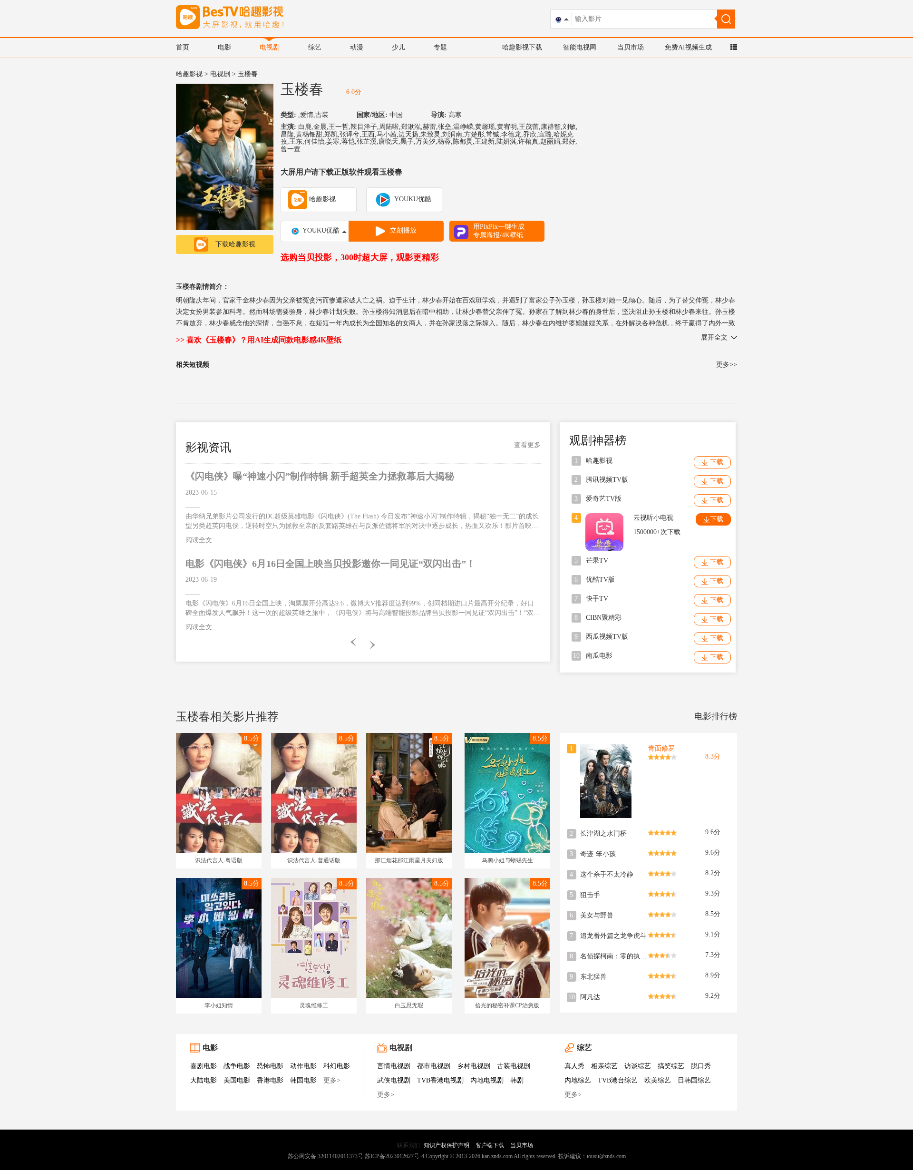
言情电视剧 (393, 1066)
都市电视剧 (433, 1066)
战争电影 (236, 1066)
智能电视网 (579, 47)
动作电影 (303, 1066)
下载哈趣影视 (235, 244)
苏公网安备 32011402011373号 (325, 1156)
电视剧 (270, 47)
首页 (182, 47)
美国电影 (236, 1080)
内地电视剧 (487, 1080)
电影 (224, 47)
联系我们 (408, 1145)
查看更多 (527, 444)
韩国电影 (303, 1080)
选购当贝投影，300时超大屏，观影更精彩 (360, 257)
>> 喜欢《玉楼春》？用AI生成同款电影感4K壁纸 (258, 340)
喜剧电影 (203, 1066)
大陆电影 (203, 1080)
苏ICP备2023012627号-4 (394, 1156)
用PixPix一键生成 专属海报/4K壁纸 (498, 231)
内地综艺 (577, 1080)
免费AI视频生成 (688, 47)
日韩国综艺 (694, 1080)
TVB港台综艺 (618, 1080)
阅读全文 (198, 540)
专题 (440, 47)
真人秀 (574, 1066)
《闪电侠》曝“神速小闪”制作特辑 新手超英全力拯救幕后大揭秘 (319, 476)
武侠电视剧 (393, 1080)
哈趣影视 (189, 74)
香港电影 (270, 1080)
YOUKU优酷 (412, 199)
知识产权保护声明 (446, 1145)
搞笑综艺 (671, 1066)
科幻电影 (336, 1066)
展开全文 (714, 337)
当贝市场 (630, 47)
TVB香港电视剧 (440, 1080)
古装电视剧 (513, 1066)
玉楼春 (302, 89)
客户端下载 (490, 1145)
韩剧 (517, 1080)
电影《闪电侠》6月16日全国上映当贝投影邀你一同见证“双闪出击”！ (330, 563)
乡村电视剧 (473, 1066)
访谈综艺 (637, 1066)
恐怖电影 (270, 1066)
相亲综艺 (604, 1066)
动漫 (356, 47)
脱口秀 (701, 1066)
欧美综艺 (657, 1080)
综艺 (314, 47)
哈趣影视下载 (522, 47)
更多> (331, 1080)
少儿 (398, 47)
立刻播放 (403, 230)
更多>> (726, 364)
